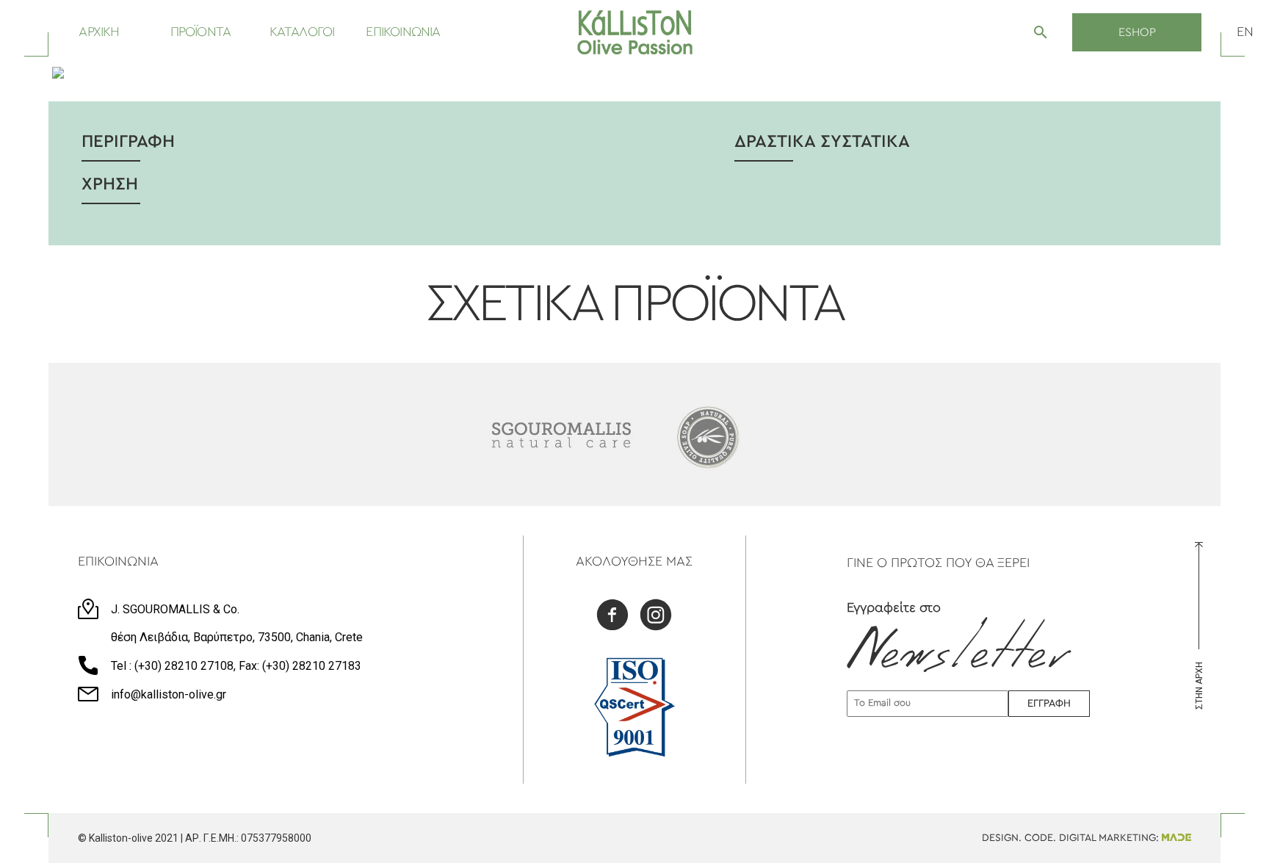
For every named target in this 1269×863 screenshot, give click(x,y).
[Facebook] (612, 617)
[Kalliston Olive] (634, 32)
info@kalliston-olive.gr (168, 694)
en (1245, 32)
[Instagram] (656, 617)
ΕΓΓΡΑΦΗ (1049, 703)
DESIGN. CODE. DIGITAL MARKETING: (1072, 838)
